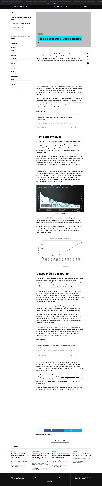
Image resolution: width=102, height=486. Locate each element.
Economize (13, 58)
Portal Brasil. (65, 266)
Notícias (13, 81)
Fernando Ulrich (61, 213)
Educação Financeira (16, 60)
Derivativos (13, 52)
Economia (13, 55)
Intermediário (14, 74)
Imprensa (13, 68)
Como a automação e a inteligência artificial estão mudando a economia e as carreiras (21, 36)
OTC (12, 87)
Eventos (13, 63)
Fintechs (13, 66)
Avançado (13, 47)
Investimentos (14, 76)
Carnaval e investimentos (17, 27)
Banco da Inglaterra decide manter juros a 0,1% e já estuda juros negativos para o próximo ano (40, 456)
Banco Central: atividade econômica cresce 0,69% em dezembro (19, 455)
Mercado (13, 79)
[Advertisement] (60, 73)
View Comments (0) (60, 440)
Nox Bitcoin (13, 84)
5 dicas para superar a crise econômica (20, 31)
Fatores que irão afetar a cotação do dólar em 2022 (82, 454)
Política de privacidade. (80, 478)
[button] (11, 7)
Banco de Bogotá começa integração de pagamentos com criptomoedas (61, 455)
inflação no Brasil (67, 98)
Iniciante (13, 71)
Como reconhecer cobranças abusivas (20, 23)
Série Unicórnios (15, 89)
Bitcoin (12, 50)
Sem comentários (73, 43)
